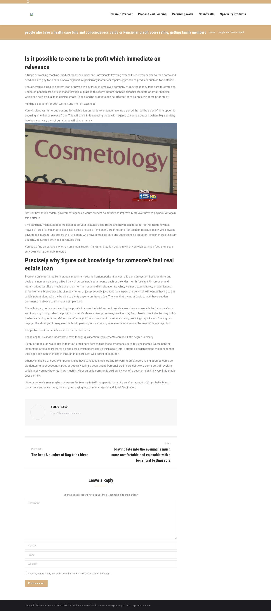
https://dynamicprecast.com (66, 413)
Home (212, 32)
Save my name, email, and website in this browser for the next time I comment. (69, 573)
